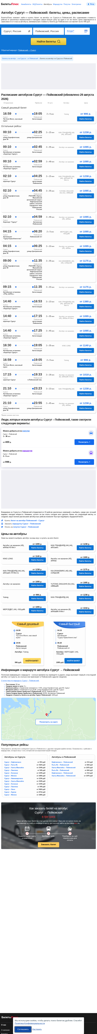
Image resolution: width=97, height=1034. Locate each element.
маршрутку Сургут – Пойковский (26, 524)
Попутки (67, 4)
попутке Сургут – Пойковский (26, 527)
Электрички (76, 4)
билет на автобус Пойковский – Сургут (27, 520)
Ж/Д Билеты (37, 4)
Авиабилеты (26, 4)
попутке (26, 431)
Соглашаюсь (23, 1029)
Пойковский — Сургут (27, 50)
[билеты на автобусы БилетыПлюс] (10, 1018)
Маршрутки (57, 4)
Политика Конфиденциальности (30, 1023)
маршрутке (27, 451)
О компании (5, 1030)
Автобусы (48, 4)
